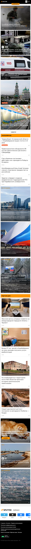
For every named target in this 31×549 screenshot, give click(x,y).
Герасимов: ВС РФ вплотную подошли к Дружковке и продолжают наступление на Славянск (14, 244)
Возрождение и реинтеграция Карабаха (13, 488)
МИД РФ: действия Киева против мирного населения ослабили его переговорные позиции (14, 281)
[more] (29, 28)
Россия (15, 239)
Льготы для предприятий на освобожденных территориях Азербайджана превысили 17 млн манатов (15, 499)
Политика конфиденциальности (8, 525)
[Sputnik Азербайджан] (4, 2)
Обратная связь (13, 532)
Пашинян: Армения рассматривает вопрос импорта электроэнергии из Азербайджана (14, 209)
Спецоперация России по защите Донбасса (13, 7)
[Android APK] (5, 536)
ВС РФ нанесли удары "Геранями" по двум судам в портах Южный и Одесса (15, 248)
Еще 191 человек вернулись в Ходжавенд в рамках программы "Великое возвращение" (13, 495)
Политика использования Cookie (8, 527)
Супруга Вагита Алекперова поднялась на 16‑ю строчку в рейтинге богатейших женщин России (15, 213)
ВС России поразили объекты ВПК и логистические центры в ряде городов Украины (14, 284)
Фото (3, 445)
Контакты (8, 523)
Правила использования (16, 523)
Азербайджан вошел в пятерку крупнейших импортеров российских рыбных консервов (15, 252)
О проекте (3, 523)
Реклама (20, 532)
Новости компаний (5, 532)
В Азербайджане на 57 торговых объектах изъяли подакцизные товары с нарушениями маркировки (13, 217)
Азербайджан (15, 204)
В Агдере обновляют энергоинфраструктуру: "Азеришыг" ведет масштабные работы (15, 491)
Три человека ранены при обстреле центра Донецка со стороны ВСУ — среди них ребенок (15, 288)
